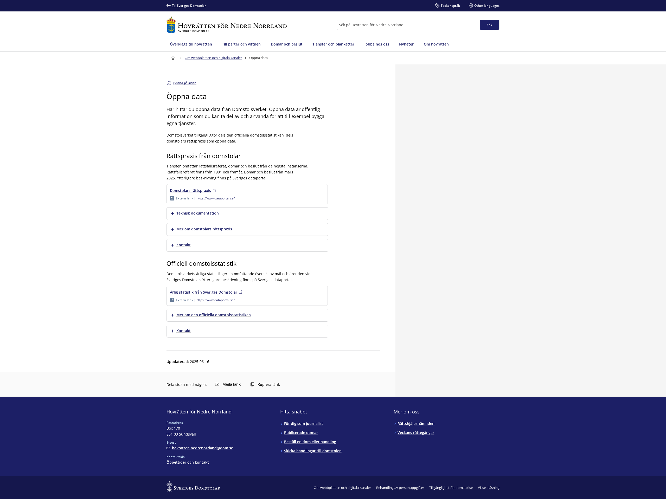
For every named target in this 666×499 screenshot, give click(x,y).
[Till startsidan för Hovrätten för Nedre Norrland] (226, 24)
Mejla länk (231, 384)
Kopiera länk (269, 384)
